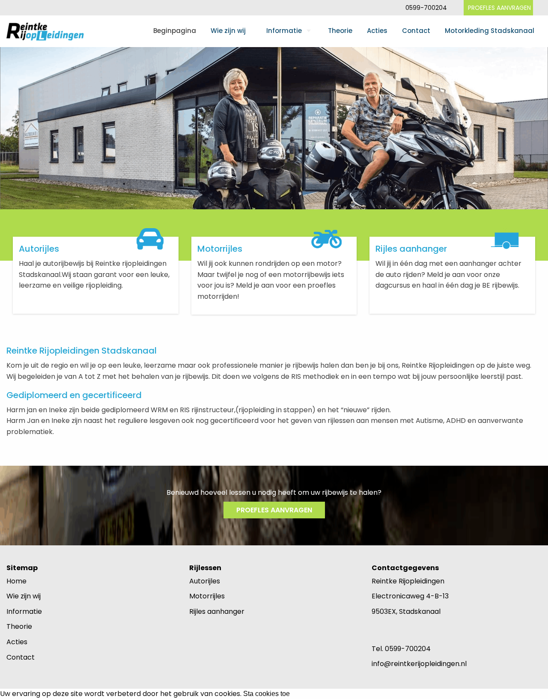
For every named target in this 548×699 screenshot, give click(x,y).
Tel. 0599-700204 (401, 649)
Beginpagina (174, 30)
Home (16, 581)
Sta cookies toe (266, 693)
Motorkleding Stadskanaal (489, 30)
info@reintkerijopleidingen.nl (419, 664)
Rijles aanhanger (216, 611)
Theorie (340, 30)
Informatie (284, 30)
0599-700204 (426, 7)
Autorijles (204, 581)
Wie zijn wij (228, 30)
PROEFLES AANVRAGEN (499, 7)
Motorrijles (207, 596)
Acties (377, 30)
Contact (416, 30)
